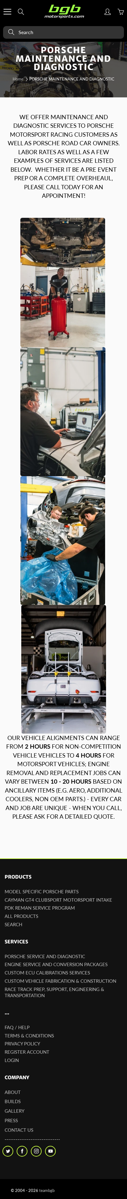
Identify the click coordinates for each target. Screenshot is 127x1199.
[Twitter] (7, 1151)
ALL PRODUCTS (21, 916)
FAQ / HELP (17, 1027)
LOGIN (12, 1060)
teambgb (47, 1190)
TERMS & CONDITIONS (29, 1035)
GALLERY (14, 1111)
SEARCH (13, 924)
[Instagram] (36, 1151)
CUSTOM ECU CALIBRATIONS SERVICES (47, 972)
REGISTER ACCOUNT (27, 1052)
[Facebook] (22, 1151)
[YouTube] (50, 1151)
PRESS (11, 1120)
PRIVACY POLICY (22, 1043)
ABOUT (13, 1092)
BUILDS (13, 1101)
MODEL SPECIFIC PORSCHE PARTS (42, 891)
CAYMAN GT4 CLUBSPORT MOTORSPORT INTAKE (58, 900)
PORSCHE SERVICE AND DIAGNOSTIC (45, 956)
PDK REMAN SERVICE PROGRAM (40, 908)
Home (18, 78)
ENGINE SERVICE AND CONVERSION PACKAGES (56, 964)
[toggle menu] (7, 11)
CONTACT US (19, 1130)
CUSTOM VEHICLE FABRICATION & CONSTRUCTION (60, 981)
